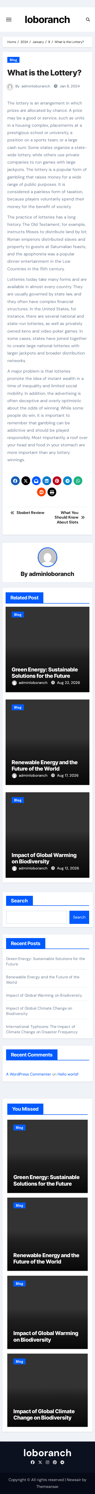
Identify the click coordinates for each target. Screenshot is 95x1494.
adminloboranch (35, 86)
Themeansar (47, 1486)
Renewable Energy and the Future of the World (45, 765)
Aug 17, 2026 (67, 775)
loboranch (47, 19)
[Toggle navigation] (9, 19)
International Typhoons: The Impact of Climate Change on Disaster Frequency (42, 1029)
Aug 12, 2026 (68, 868)
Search (19, 901)
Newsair (74, 1479)
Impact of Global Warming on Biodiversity (44, 858)
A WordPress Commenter (28, 1074)
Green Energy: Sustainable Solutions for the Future (45, 672)
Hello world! (67, 1074)
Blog (13, 60)
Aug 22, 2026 (68, 682)
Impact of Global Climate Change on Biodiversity (44, 1414)
